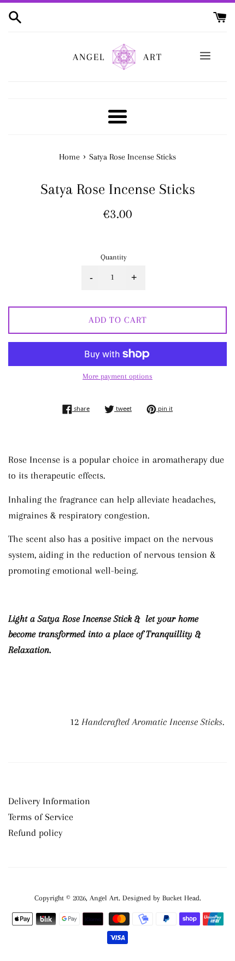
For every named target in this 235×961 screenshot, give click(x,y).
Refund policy (35, 832)
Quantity (114, 257)
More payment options (117, 376)
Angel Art (104, 898)
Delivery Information (49, 800)
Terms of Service (40, 816)
